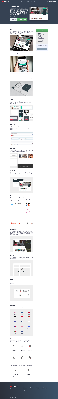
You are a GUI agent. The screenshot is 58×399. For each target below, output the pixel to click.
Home (21, 1)
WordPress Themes (25, 388)
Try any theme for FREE (52, 1)
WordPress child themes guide (44, 390)
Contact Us (31, 389)
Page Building (37, 387)
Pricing (24, 1)
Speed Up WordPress (44, 387)
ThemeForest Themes (25, 389)
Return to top (46, 397)
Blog (34, 1)
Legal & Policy (31, 388)
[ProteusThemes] (5, 1)
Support (31, 1)
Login (47, 1)
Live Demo (14, 19)
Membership (28, 1)
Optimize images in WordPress (44, 389)
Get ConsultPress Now (23, 19)
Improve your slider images (44, 392)
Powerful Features (38, 388)
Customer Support (38, 389)
